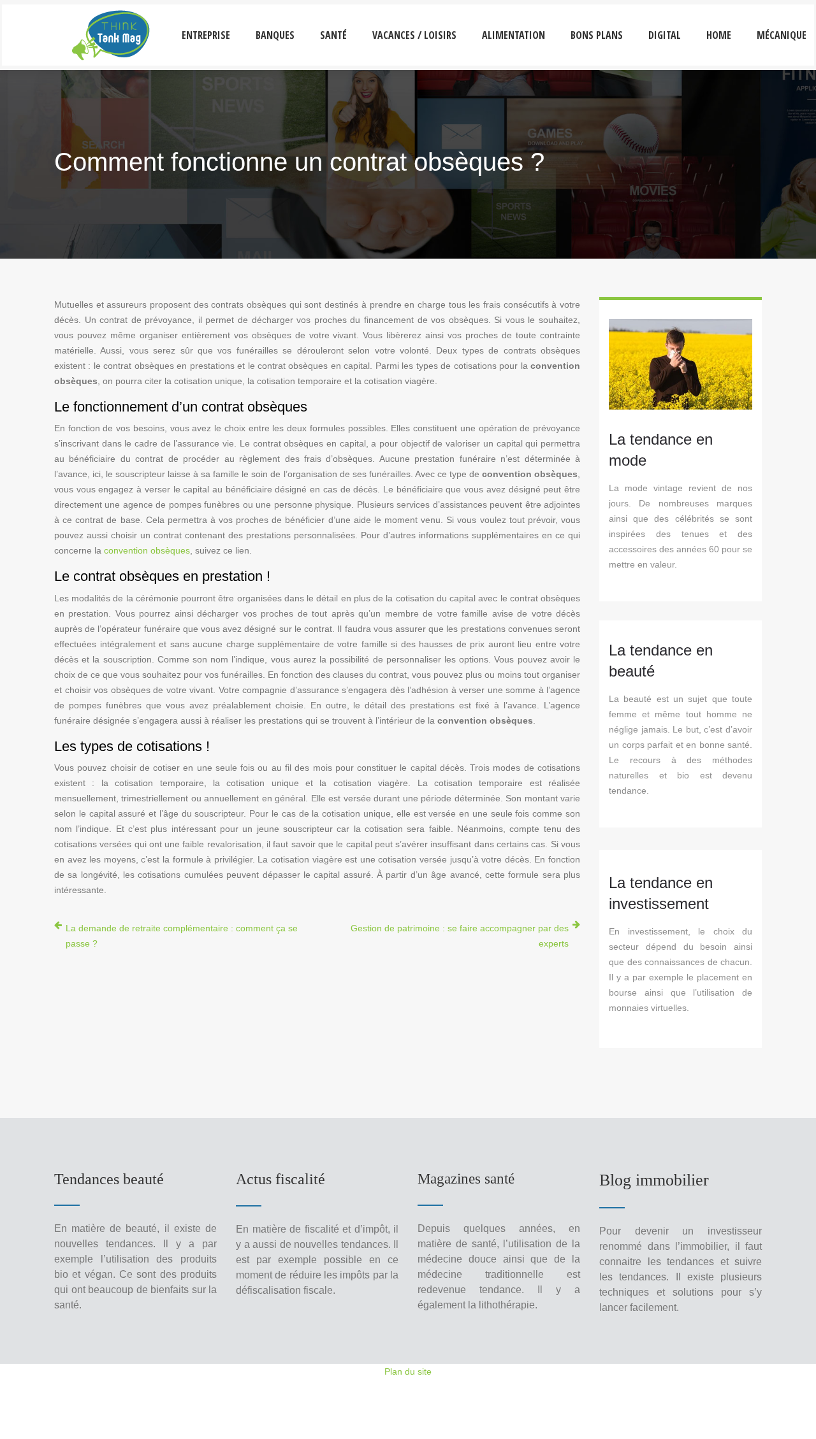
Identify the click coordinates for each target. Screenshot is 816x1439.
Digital (664, 35)
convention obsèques (147, 550)
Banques (275, 35)
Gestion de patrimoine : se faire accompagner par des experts (460, 936)
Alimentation (513, 35)
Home (718, 35)
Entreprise (206, 35)
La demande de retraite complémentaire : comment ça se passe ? (182, 936)
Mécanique (781, 35)
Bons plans (597, 35)
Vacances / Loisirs (414, 35)
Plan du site (408, 1371)
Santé (333, 35)
